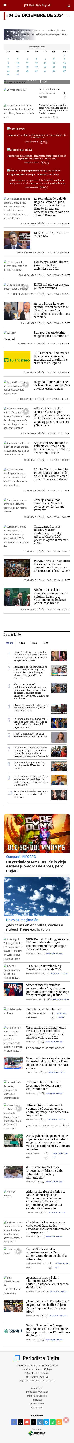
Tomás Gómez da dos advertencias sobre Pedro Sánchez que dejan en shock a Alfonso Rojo (46, 1254)
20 (45, 67)
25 (27, 71)
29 (64, 71)
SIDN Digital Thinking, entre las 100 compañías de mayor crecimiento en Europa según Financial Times (48, 944)
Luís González (32, 81)
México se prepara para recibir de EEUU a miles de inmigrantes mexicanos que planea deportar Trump (37, 182)
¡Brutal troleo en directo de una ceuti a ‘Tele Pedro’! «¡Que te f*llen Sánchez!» (31, 707)
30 (8, 74)
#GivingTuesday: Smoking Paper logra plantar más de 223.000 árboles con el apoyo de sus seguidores (51, 474)
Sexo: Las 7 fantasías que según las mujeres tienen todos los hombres (31, 794)
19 (36, 67)
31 (18, 74)
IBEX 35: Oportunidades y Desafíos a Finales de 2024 (44, 967)
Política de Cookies (37, 1395)
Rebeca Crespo (32, 1316)
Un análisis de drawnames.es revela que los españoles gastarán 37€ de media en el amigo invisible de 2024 (46, 1032)
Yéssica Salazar (27, 275)
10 (18, 63)
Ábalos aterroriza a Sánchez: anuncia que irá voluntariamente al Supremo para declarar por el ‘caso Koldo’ (51, 596)
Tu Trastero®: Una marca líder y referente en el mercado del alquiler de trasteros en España (51, 358)
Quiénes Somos (37, 1403)
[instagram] (40, 1422)
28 (54, 71)
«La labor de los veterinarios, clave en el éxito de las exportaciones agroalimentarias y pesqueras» (48, 1227)
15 (64, 63)
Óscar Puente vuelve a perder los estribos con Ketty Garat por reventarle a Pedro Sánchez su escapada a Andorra (31, 656)
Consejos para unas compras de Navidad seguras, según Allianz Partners (49, 505)
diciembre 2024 (37, 46)
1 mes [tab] (34, 643)
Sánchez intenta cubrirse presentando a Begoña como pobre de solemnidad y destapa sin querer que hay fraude (47, 990)
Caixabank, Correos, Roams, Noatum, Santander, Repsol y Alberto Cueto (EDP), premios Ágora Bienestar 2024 (51, 535)
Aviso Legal (37, 1388)
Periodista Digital (32, 163)
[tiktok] (33, 1422)
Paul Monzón (44, 117)
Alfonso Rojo (32, 1119)
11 (27, 63)
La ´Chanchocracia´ (50, 89)
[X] (45, 81)
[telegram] (46, 1422)
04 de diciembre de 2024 (36, 15)
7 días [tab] (22, 643)
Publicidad (37, 1399)
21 (54, 67)
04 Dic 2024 (53, 223)
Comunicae (30, 372)
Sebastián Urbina (26, 252)
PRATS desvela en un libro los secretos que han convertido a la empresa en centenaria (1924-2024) (52, 566)
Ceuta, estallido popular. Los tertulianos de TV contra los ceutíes (29, 765)
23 (8, 71)
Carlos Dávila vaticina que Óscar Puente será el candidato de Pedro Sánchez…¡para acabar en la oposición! (31, 780)
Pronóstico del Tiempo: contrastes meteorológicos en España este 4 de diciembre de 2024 (37, 157)
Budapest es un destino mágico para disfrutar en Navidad (36, 336)
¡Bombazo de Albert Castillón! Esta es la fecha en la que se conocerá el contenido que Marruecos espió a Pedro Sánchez (30, 672)
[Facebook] (40, 81)
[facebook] (14, 1422)
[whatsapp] (53, 1422)
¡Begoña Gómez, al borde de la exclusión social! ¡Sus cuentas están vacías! (52, 385)
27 (45, 71)
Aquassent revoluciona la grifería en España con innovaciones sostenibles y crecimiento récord (52, 448)
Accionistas (37, 1407)
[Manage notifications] (66, 1420)
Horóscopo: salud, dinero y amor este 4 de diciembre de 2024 (51, 265)
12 (36, 63)
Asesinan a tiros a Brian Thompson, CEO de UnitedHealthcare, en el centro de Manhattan (47, 1282)
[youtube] (27, 1422)
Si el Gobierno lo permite (22, 294)
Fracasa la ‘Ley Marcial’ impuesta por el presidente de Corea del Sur (37, 136)
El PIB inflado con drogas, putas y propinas (51, 286)
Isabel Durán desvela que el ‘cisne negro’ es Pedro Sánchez (30, 735)
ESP (69, 5)
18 (27, 67)
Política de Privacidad (37, 1392)
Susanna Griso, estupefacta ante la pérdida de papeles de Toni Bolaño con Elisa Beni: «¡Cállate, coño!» (48, 1063)
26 (36, 71)
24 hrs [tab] (9, 643)
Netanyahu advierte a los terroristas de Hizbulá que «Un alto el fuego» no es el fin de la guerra (53, 109)
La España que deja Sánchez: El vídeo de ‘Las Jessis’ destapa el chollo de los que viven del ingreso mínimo (31, 723)
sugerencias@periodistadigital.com (37, 1380)
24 (18, 71)
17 (18, 67)
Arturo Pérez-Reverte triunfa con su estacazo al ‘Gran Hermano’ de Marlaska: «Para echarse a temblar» (52, 310)
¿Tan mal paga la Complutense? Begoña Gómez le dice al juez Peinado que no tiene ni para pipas (48, 1306)
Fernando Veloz (33, 973)
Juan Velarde (28, 223)
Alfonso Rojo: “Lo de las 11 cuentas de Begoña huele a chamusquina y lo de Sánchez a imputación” (47, 1110)
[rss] (59, 1422)
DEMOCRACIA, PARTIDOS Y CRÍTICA (51, 234)
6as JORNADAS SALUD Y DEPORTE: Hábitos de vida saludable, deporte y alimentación (44, 1172)
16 (8, 67)
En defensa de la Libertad (43, 1009)
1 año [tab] (45, 643)
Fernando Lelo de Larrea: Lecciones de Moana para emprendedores (43, 1085)
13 (45, 63)
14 (54, 63)
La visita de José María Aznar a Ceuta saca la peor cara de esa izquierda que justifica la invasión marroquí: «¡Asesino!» (31, 752)
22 (64, 67)
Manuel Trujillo (26, 343)
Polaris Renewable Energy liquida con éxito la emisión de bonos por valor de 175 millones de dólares (48, 1330)
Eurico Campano (27, 399)
